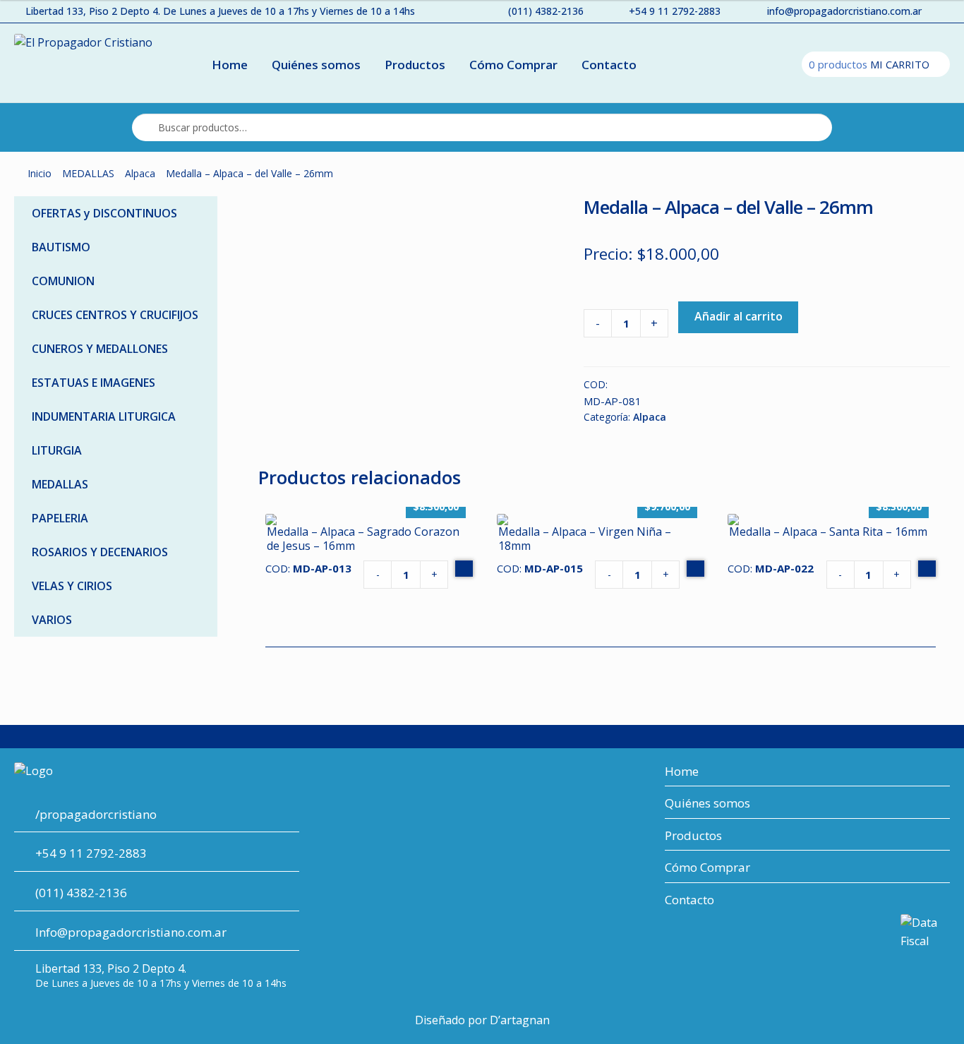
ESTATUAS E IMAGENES (93, 382)
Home (230, 64)
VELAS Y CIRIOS (72, 586)
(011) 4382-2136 (546, 11)
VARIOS (52, 620)
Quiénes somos (316, 64)
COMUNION (63, 281)
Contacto (609, 64)
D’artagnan (520, 1020)
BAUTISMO (61, 247)
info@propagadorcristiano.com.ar (844, 11)
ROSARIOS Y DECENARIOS (100, 552)
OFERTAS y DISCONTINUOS (104, 213)
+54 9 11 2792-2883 (675, 11)
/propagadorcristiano (96, 814)
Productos (415, 64)
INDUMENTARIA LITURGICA (104, 416)
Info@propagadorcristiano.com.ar (131, 932)
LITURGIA (57, 450)
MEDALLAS (88, 173)
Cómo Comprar (513, 64)
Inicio (40, 173)
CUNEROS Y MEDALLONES (100, 348)
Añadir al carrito (738, 316)
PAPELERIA (60, 518)
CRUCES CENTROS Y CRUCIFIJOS (115, 315)
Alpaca (140, 173)
